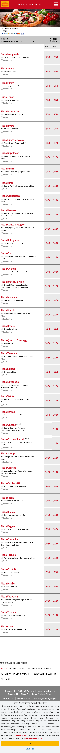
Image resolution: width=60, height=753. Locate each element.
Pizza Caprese (8, 467)
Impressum (8, 698)
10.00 (47, 185)
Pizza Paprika (8, 583)
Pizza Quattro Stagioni (13, 224)
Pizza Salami (8, 68)
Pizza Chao (7, 626)
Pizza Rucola (8, 512)
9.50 (56, 71)
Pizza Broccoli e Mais (12, 281)
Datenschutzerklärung (32, 738)
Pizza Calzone (8, 424)
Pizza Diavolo (8, 310)
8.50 (56, 57)
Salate (13, 668)
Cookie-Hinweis (19, 735)
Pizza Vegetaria (9, 596)
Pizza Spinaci (8, 369)
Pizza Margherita (10, 54)
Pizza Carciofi (8, 569)
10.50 (55, 142)
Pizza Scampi (8, 453)
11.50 (55, 157)
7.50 (48, 57)
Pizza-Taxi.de (27, 694)
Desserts (51, 673)
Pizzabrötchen (22, 673)
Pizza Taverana (9, 353)
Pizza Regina (8, 526)
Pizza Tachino (8, 555)
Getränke (6, 679)
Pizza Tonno (7, 97)
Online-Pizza (44, 694)
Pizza (4, 668)
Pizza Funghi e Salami (12, 140)
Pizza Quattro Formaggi (14, 340)
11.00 (55, 185)
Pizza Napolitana (10, 153)
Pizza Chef (6, 253)
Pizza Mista (7, 183)
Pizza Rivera (7, 125)
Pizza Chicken (8, 268)
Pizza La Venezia (10, 382)
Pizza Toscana (8, 612)
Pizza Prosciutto (10, 111)
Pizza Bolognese (10, 240)
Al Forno (6, 673)
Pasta (47, 668)
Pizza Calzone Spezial (12, 439)
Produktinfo (7, 60)
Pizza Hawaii (8, 411)
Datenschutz (23, 698)
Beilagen (38, 673)
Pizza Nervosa (8, 210)
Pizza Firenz (7, 168)
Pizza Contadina (9, 539)
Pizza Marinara (9, 297)
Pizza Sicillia (7, 396)
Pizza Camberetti (10, 483)
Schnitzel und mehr (30, 668)
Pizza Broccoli (8, 326)
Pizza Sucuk (7, 497)
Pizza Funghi (8, 82)
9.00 (48, 243)
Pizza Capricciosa (10, 196)
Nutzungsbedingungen (44, 698)
